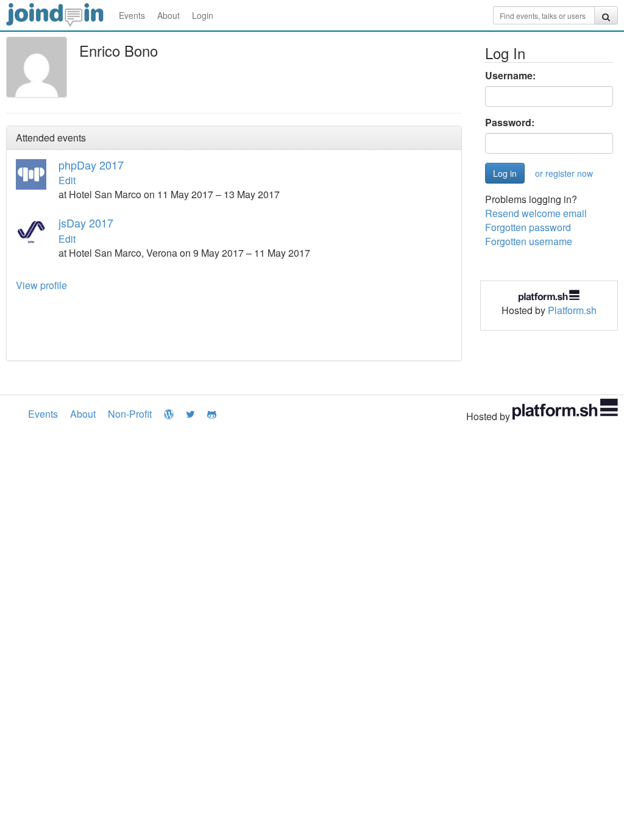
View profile (41, 285)
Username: (510, 75)
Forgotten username (528, 241)
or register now (564, 173)
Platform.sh (572, 310)
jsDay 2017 (85, 223)
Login (202, 15)
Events (132, 15)
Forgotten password (528, 227)
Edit (67, 180)
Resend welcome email (536, 213)
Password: (509, 122)
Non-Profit (130, 414)
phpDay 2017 (91, 165)
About (168, 15)
